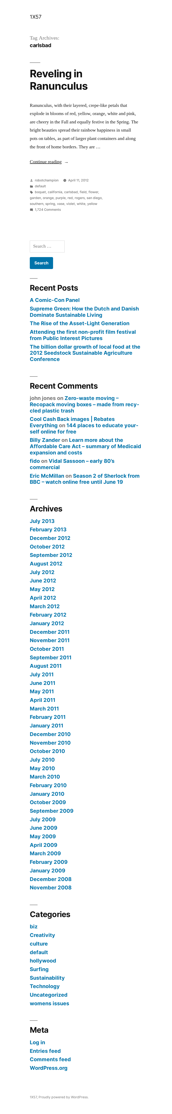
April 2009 (43, 845)
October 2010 (47, 751)
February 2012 (48, 615)
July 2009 (43, 819)
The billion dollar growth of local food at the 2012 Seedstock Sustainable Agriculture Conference (85, 353)
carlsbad (71, 192)
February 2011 (48, 717)
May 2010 (42, 768)
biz (34, 926)
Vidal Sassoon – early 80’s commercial (72, 464)
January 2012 (47, 623)
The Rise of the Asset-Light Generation (79, 323)
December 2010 (50, 734)
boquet (40, 192)
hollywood (43, 960)
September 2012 (51, 555)
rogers (80, 198)
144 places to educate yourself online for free (84, 428)
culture (39, 944)
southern (36, 204)
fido (35, 461)
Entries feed (45, 1051)
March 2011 (44, 708)
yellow (92, 204)
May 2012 (42, 589)
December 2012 (50, 538)
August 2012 (46, 563)
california (55, 192)
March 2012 (45, 606)
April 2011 (42, 700)
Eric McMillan (47, 476)
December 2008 (51, 879)
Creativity (42, 935)
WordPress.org (49, 1068)
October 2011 (47, 649)
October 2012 (47, 546)
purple (61, 198)
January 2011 (46, 725)
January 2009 (47, 870)
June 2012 (43, 580)
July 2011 (42, 674)
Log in (37, 1042)
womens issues (49, 1003)
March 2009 (45, 853)
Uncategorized (49, 995)
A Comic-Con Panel (55, 300)
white (81, 204)
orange (48, 198)
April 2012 (43, 598)
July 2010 (42, 760)
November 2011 (50, 640)
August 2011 (46, 666)
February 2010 (48, 785)
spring (50, 204)
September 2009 (51, 811)
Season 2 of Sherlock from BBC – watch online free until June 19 (85, 479)
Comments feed (50, 1059)
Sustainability (47, 978)
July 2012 (42, 572)
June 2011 (42, 683)
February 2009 (49, 862)
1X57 (35, 17)
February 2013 (48, 529)
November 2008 (51, 887)
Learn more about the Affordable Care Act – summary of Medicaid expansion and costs (85, 446)
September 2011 (51, 657)
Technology (45, 986)
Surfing (39, 969)
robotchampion (47, 180)
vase (60, 204)
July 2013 (42, 521)
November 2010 (50, 743)
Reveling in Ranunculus (59, 79)
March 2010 (45, 777)
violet (70, 204)
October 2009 (48, 802)
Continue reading (49, 162)
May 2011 (42, 691)
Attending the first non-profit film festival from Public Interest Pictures (83, 335)
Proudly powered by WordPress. (64, 1097)
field (83, 192)
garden (35, 198)
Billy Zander (45, 440)
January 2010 (47, 794)
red (70, 198)
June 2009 (43, 828)
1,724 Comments (48, 210)
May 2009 (43, 836)
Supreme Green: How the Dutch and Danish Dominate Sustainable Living (84, 311)
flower (93, 192)
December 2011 (50, 632)
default (40, 186)
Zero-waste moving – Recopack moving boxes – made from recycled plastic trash (84, 404)
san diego (94, 198)
